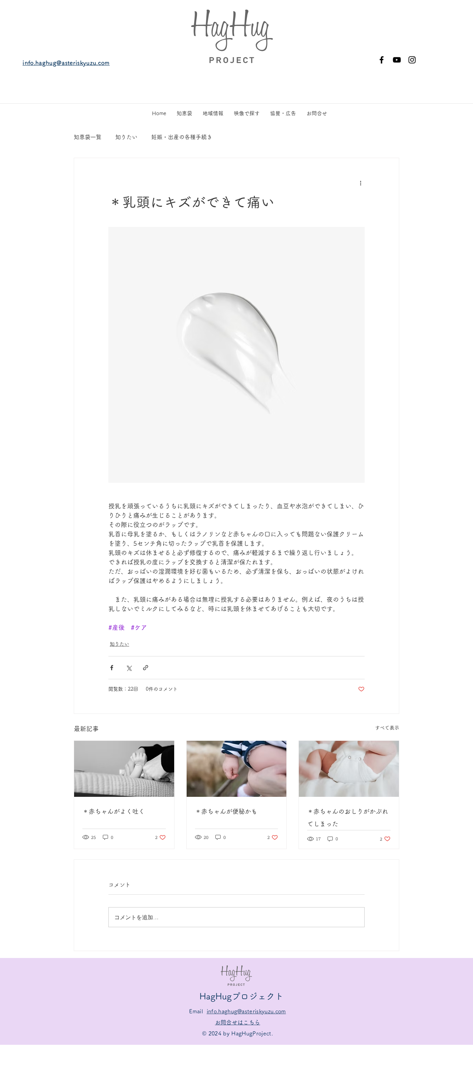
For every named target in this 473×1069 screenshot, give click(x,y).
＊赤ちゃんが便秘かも (226, 811)
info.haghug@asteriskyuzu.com (66, 63)
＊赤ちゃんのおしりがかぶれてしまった (347, 817)
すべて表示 (387, 727)
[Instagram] (412, 60)
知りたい (126, 137)
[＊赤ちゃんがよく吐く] (124, 769)
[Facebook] (381, 60)
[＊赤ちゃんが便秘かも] (237, 769)
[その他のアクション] (360, 183)
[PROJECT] (232, 36)
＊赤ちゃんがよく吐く (113, 811)
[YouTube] (397, 60)
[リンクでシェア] (145, 667)
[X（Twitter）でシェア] (128, 667)
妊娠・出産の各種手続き (181, 137)
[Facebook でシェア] (111, 667)
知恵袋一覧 (87, 137)
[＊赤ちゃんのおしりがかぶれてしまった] (349, 769)
